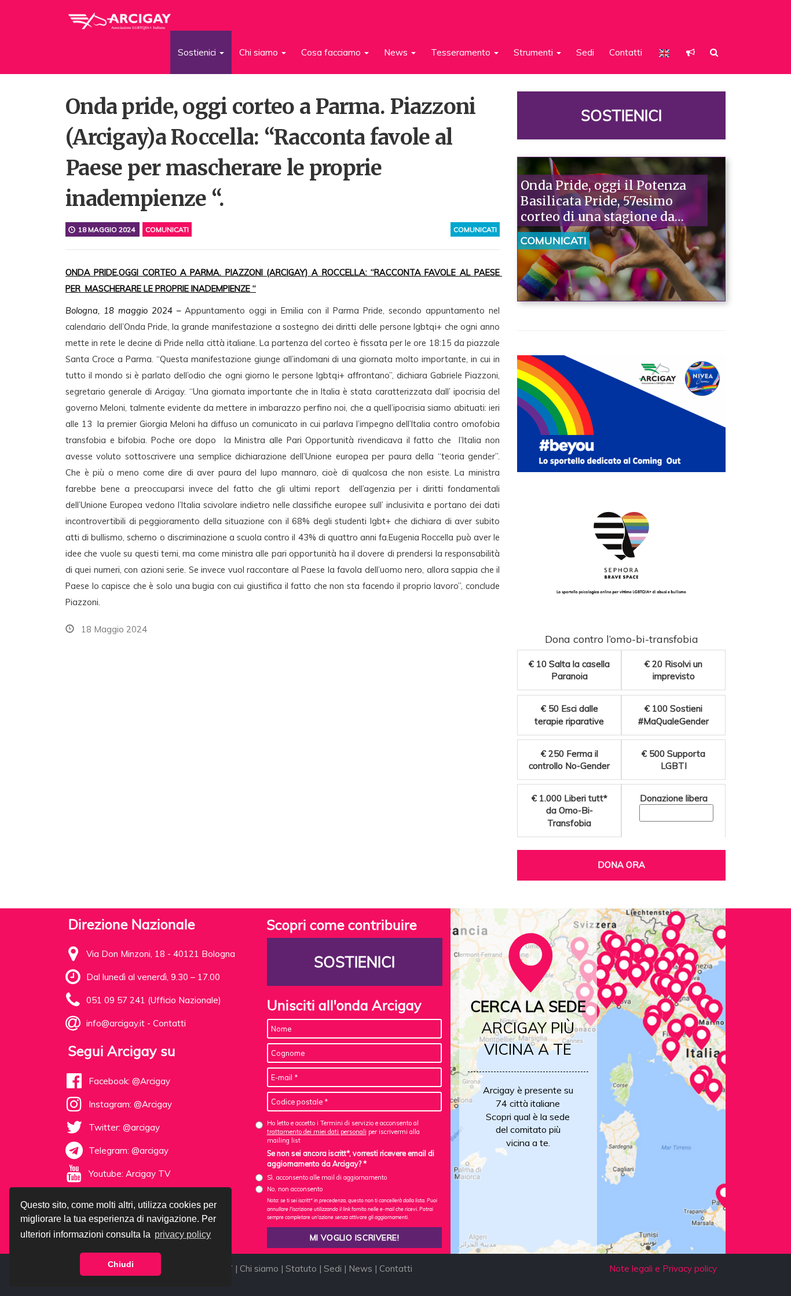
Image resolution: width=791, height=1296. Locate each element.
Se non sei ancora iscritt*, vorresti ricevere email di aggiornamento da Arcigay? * (350, 1158)
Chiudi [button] (121, 1264)
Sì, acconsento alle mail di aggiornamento (327, 1177)
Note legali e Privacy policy (663, 1268)
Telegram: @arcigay (129, 1150)
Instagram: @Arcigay (130, 1104)
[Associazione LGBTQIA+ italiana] (120, 16)
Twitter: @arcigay (124, 1127)
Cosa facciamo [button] (332, 52)
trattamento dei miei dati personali (317, 1132)
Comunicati (167, 229)
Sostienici (621, 115)
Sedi (585, 52)
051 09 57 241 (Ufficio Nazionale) (153, 1000)
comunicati (475, 229)
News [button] (397, 52)
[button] (690, 52)
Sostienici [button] (198, 52)
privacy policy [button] (183, 1234)
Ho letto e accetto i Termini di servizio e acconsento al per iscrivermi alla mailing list (343, 1132)
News (360, 1268)
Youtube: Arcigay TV (129, 1173)
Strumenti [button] (534, 52)
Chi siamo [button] (259, 52)
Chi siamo (259, 1268)
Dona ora (621, 864)
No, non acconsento (295, 1189)
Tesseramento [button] (462, 52)
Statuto (301, 1268)
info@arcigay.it (115, 1023)
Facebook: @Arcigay (129, 1081)
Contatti (625, 52)
